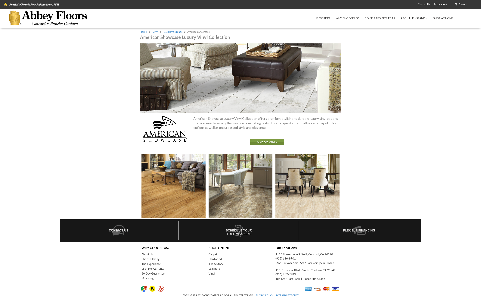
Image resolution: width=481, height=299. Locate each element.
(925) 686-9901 (285, 258)
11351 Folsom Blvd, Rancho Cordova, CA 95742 (305, 270)
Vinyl (155, 31)
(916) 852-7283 (285, 274)
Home (143, 31)
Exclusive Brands (173, 31)
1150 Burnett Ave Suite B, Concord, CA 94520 (304, 254)
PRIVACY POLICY (264, 295)
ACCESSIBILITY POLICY (287, 295)
